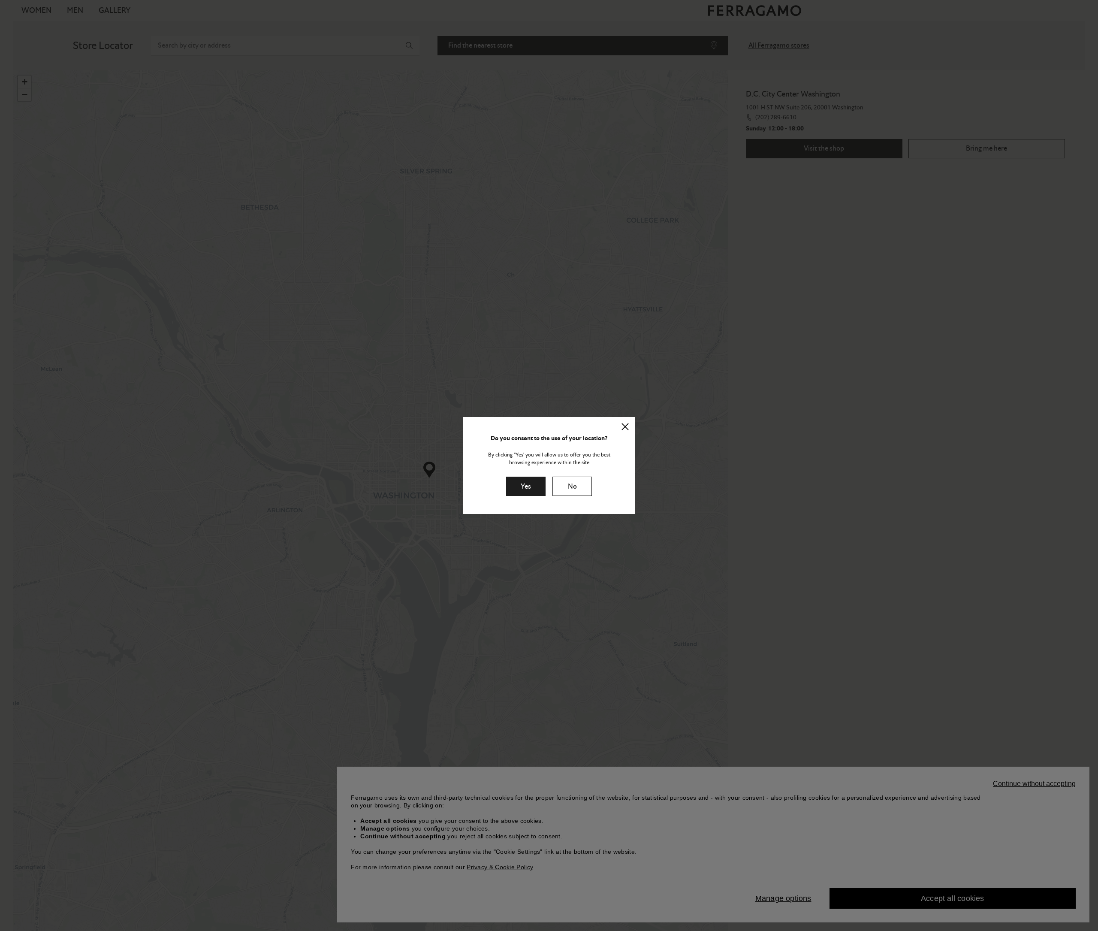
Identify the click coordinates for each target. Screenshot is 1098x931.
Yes (526, 486)
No (572, 486)
